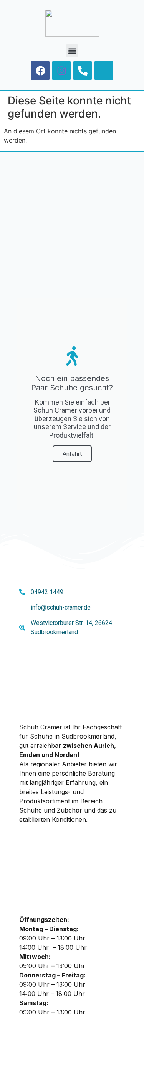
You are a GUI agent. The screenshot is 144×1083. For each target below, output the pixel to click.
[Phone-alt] (82, 70)
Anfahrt (72, 453)
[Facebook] (40, 70)
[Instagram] (61, 70)
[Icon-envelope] (103, 70)
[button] (72, 50)
